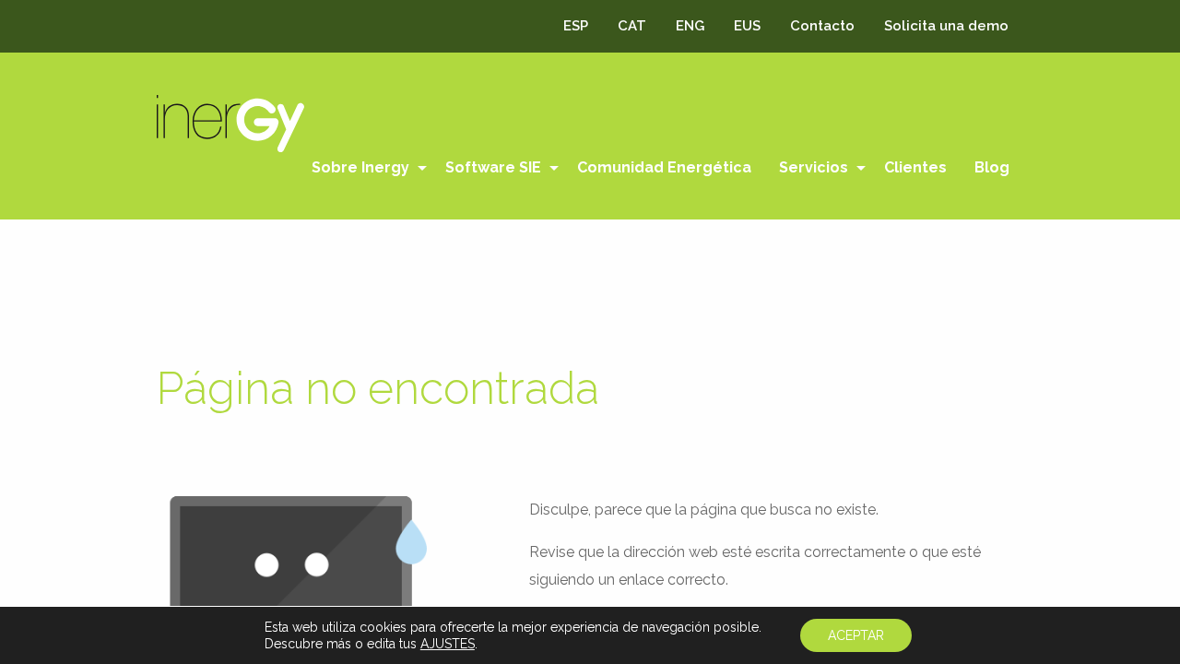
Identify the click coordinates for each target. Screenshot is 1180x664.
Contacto (822, 26)
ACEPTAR (856, 635)
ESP (575, 26)
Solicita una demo (946, 26)
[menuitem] (364, 168)
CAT (632, 26)
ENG (690, 26)
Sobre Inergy (360, 167)
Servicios (813, 167)
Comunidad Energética (664, 167)
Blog (991, 167)
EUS (747, 26)
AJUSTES (447, 643)
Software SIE (493, 167)
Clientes (915, 167)
